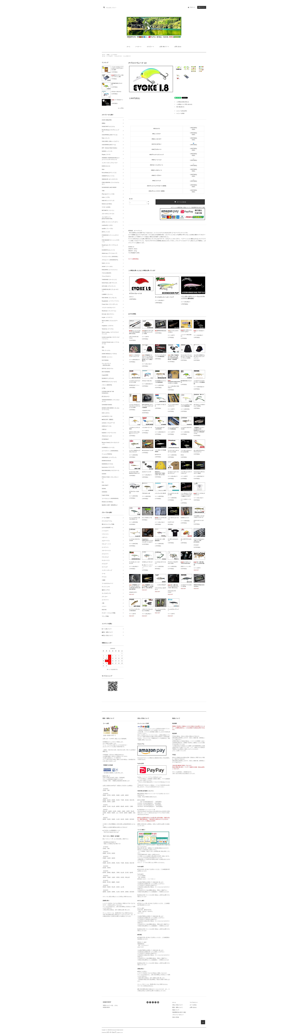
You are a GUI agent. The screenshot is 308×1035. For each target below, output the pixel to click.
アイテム (202, 7)
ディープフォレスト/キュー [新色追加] (160, 610)
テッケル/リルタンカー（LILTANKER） (160, 428)
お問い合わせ (177, 46)
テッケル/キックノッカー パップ (164, 297)
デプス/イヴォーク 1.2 (135, 293)
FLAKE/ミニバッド (185, 517)
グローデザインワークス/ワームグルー (186, 331)
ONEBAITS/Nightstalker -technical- (199, 585)
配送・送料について (177, 1007)
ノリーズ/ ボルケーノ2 (117, 100)
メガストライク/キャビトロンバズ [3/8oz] (147, 610)
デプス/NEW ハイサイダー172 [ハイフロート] (199, 516)
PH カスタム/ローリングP (147, 450)
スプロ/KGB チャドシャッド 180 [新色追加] (160, 381)
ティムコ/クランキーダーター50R (173, 494)
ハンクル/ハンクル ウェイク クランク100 (134, 381)
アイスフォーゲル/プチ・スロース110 (173, 562)
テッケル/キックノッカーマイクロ (134, 562)
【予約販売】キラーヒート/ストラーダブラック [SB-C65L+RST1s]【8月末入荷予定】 (134, 587)
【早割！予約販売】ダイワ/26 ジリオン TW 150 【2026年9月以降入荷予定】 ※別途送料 (173, 357)
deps (108, 54)
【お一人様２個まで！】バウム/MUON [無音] (199, 563)
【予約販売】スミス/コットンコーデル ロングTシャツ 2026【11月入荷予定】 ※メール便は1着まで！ (147, 358)
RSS (173, 1017)
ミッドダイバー (127, 56)
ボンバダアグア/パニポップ (186, 540)
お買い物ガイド (163, 46)
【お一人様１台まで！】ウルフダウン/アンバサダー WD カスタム (173, 586)
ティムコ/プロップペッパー (173, 610)
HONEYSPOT (106, 1007)
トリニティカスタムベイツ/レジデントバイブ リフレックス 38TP (117, 68)
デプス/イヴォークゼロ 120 (134, 492)
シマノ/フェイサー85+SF (160, 493)
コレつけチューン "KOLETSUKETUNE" (186, 562)
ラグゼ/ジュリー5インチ (147, 562)
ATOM (177, 1017)
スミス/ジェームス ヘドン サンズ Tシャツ (173, 472)
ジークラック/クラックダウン (173, 331)
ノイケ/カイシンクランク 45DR (134, 428)
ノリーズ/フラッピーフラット (173, 518)
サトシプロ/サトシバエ (147, 517)
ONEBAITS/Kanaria (161, 330)
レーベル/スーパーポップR (160, 405)
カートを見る (193, 1005)
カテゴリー (149, 46)
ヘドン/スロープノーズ (147, 427)
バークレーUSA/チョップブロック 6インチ (134, 451)
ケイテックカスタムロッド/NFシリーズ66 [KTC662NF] (199, 541)
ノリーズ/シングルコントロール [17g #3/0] (186, 451)
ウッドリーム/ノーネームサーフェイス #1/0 (173, 451)
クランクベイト (118, 56)
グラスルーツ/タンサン (116, 91)
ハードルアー (114, 54)
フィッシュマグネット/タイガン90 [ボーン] (134, 518)
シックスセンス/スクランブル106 (186, 428)
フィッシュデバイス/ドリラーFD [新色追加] (173, 428)
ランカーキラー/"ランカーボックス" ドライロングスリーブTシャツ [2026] (186, 357)
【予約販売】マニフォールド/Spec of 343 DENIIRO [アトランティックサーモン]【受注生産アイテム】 (199, 430)
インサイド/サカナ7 (161, 584)
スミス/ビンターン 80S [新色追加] (160, 540)
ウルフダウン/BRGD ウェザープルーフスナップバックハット (199, 357)
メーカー (137, 46)
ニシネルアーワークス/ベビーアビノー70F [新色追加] (199, 382)
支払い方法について (177, 1005)
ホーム (128, 46)
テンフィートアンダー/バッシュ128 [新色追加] (160, 356)
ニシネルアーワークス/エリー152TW (186, 585)
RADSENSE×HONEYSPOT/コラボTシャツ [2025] (173, 382)
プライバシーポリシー (178, 1014)
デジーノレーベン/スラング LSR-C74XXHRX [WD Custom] (134, 332)
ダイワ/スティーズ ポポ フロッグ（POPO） (199, 405)
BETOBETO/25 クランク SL (116, 84)
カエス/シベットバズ (146, 471)
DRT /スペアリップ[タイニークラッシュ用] (117, 76)
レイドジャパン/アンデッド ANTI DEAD (134, 610)
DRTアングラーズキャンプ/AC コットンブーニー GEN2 (147, 332)
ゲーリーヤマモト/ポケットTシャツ (160, 518)
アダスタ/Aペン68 (146, 493)
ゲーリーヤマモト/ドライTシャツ (199, 494)
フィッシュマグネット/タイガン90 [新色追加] (186, 405)
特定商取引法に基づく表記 (198, 207)
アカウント (192, 7)
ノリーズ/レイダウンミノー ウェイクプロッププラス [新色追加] (193, 297)
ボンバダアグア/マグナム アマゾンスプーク (199, 451)
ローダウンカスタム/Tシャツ (173, 540)
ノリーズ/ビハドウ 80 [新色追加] (160, 451)
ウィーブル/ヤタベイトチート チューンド (134, 356)
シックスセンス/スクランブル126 (134, 540)
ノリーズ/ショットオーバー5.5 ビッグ (186, 472)
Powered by (104, 1032)
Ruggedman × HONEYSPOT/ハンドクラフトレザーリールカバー (147, 541)
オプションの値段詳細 (176, 207)
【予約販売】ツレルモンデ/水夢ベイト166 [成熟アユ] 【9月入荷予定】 (147, 586)
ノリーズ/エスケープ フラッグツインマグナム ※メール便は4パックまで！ (186, 495)
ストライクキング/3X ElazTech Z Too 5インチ (134, 472)
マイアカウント (194, 1002)
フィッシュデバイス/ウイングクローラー (173, 405)
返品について (186, 207)
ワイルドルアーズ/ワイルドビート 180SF (199, 472)
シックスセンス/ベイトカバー (160, 562)
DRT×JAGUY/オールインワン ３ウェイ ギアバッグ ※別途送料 (147, 406)
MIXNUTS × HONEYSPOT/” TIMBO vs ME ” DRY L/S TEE (160, 473)
